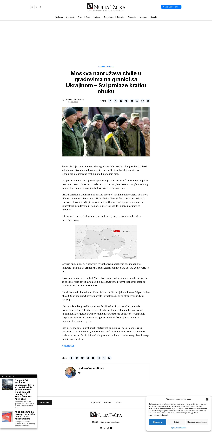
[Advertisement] (106, 39)
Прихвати (157, 422)
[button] (207, 399)
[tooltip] (110, 101)
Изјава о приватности (178, 428)
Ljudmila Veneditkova (74, 99)
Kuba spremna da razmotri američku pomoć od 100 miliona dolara (25, 415)
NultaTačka (68, 345)
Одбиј (176, 422)
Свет (111, 66)
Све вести (103, 66)
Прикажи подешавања (197, 422)
